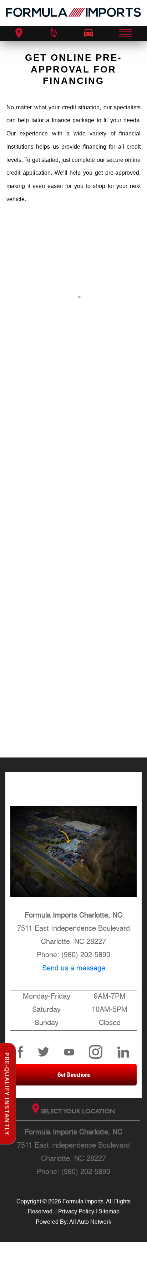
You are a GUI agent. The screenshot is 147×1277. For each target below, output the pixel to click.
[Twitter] (43, 1052)
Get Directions (73, 1074)
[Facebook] (20, 1052)
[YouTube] (69, 1052)
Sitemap (109, 1212)
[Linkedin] (123, 1052)
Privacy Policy (76, 1212)
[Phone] (53, 33)
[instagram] (95, 1052)
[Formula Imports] (73, 12)
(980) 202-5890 (85, 955)
